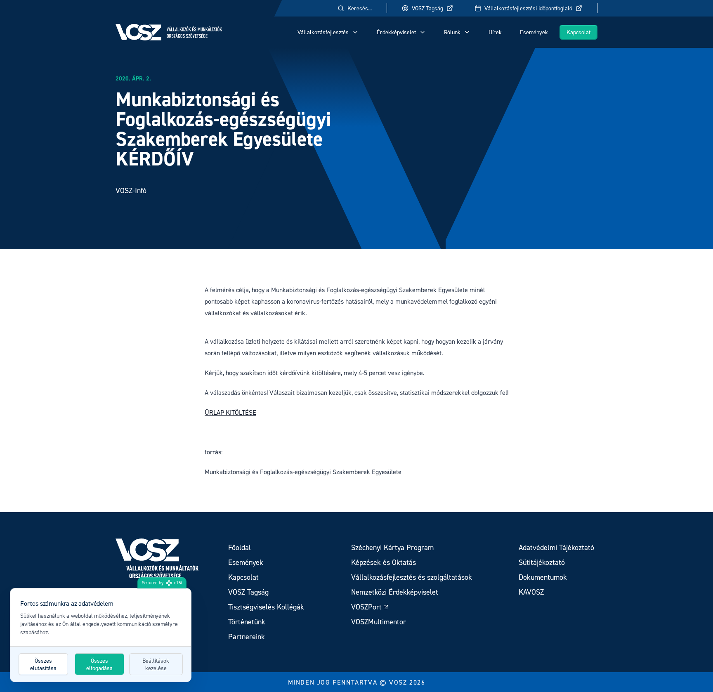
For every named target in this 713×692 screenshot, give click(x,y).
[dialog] (100, 635)
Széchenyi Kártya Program (392, 547)
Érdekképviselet (396, 31)
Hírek (495, 31)
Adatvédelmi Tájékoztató (556, 547)
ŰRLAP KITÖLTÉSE (230, 412)
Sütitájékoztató (542, 562)
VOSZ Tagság (427, 8)
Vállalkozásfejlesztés (323, 31)
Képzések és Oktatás (383, 562)
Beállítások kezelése (155, 664)
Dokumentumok (543, 577)
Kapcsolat (578, 31)
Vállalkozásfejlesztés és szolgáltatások (411, 577)
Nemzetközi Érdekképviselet (394, 592)
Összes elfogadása (99, 664)
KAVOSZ (531, 592)
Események (534, 31)
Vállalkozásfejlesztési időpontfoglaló (528, 8)
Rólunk (452, 31)
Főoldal (239, 547)
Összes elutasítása (43, 664)
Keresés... (359, 8)
